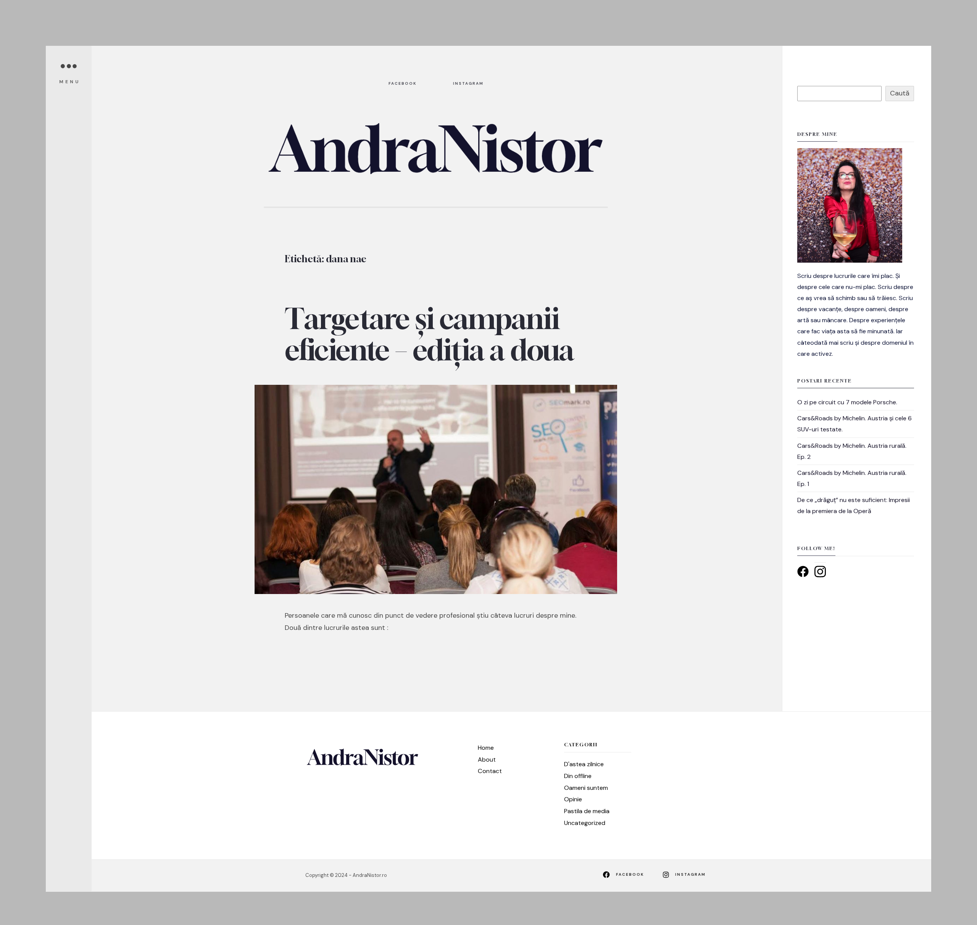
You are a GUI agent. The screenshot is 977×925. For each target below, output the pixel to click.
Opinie (573, 799)
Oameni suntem (586, 788)
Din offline (578, 776)
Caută (899, 93)
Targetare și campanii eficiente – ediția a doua (429, 334)
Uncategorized (584, 823)
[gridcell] (855, 314)
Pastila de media (586, 811)
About (487, 759)
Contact (490, 771)
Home (486, 748)
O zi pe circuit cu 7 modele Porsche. (847, 402)
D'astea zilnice (584, 764)
